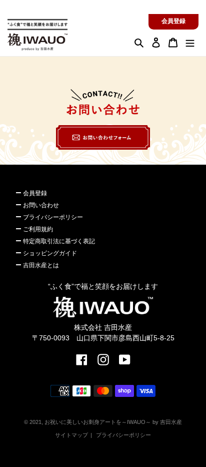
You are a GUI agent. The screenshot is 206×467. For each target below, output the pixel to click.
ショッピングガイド (50, 253)
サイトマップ (71, 435)
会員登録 (174, 21)
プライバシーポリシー (53, 217)
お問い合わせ (41, 205)
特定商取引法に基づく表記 (59, 241)
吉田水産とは (41, 265)
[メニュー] (190, 42)
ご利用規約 (38, 229)
